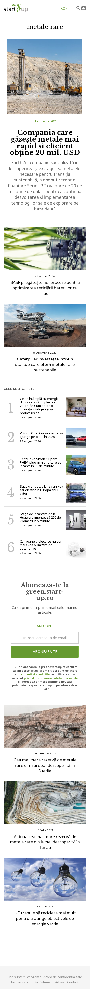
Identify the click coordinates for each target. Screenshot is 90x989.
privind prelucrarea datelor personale (51, 678)
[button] (73, 8)
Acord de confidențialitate (63, 977)
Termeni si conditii (24, 982)
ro (63, 8)
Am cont (45, 625)
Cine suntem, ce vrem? (24, 977)
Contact (72, 982)
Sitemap (46, 982)
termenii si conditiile (35, 674)
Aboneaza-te (45, 651)
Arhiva (60, 982)
